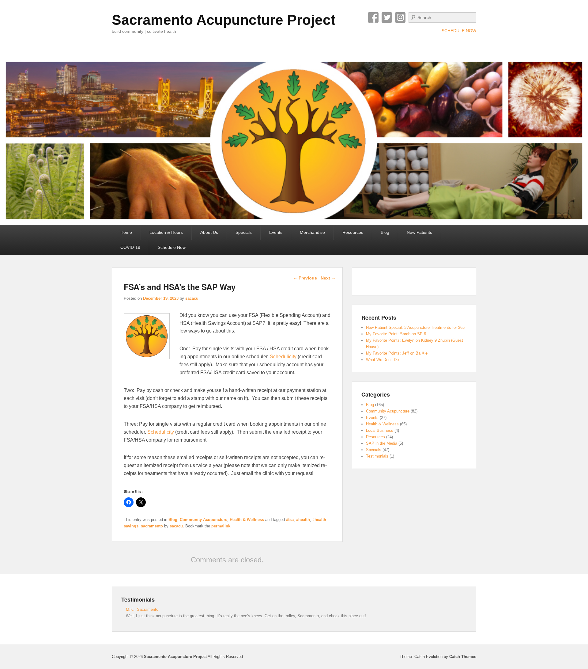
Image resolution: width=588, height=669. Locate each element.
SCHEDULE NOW (459, 30)
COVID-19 (130, 247)
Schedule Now (172, 247)
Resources (352, 232)
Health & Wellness (247, 519)
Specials (244, 232)
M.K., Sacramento (142, 609)
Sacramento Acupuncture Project (223, 20)
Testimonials (377, 456)
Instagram (400, 17)
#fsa (290, 519)
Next (328, 278)
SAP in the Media (381, 443)
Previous (305, 278)
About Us (209, 232)
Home (126, 232)
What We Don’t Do (382, 359)
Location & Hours (166, 232)
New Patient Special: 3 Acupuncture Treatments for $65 (415, 327)
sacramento (152, 526)
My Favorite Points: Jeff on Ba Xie (397, 353)
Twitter (387, 17)
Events (275, 232)
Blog (385, 232)
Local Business (379, 430)
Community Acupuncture (203, 519)
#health (303, 519)
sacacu (191, 298)
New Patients (419, 232)
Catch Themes (462, 656)
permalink (220, 526)
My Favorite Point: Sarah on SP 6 (396, 334)
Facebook (373, 17)
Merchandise (312, 232)
